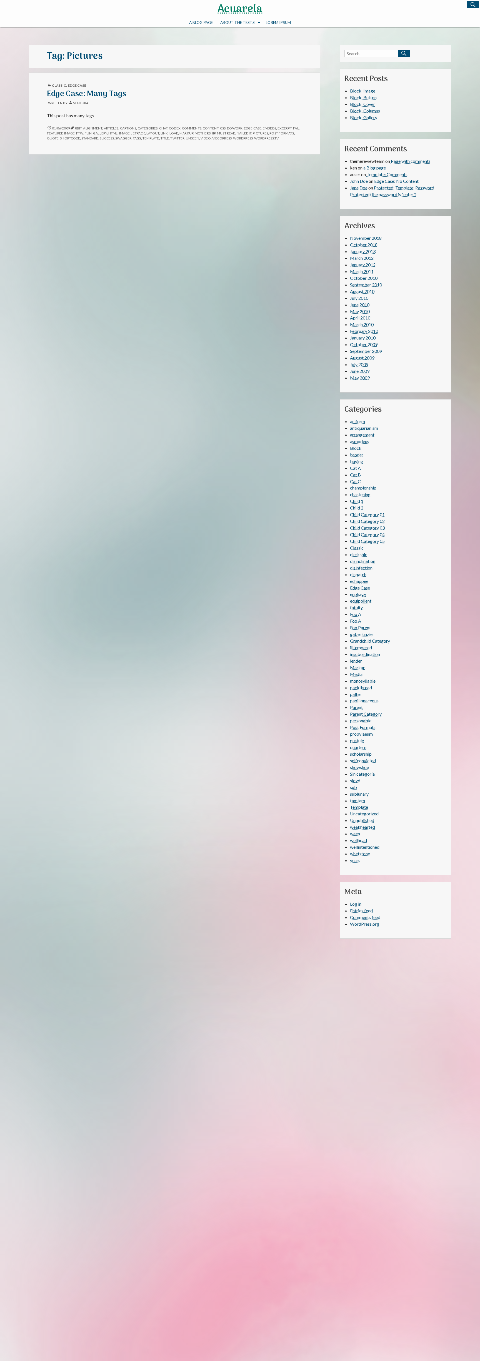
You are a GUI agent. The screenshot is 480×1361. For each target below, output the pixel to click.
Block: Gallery (363, 117)
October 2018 (364, 244)
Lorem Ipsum (278, 22)
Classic (59, 85)
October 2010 (364, 278)
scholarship (361, 753)
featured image (61, 133)
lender (356, 660)
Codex (174, 128)
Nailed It (244, 133)
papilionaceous (364, 700)
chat (163, 128)
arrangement (362, 434)
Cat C (355, 481)
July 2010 (359, 298)
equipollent (360, 600)
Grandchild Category (370, 640)
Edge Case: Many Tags (86, 94)
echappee (359, 581)
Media (356, 674)
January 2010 (363, 337)
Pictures (260, 133)
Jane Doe (359, 187)
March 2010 (362, 324)
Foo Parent (360, 627)
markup (186, 133)
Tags (137, 138)
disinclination (362, 561)
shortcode (70, 138)
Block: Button (363, 97)
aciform (357, 421)
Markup (358, 667)
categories (148, 128)
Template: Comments (387, 174)
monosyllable (363, 680)
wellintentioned (364, 847)
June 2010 (359, 304)
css (223, 128)
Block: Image (362, 90)
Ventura (81, 103)
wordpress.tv (266, 138)
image (124, 133)
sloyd (355, 780)
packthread (361, 687)
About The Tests (237, 22)
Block (355, 448)
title (165, 138)
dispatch (358, 574)
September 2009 (366, 351)
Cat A (355, 468)
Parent (356, 707)
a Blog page (201, 22)
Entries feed (361, 910)
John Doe (359, 181)
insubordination (365, 654)
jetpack (138, 133)
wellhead (358, 840)
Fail (296, 128)
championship (363, 487)
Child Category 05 (367, 541)
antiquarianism (364, 428)
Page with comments (411, 161)
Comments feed (365, 917)
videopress (222, 138)
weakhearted (362, 827)
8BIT (78, 128)
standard (89, 138)
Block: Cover (362, 104)
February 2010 (364, 331)
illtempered (361, 647)
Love (173, 133)
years (355, 860)
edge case (252, 128)
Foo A (355, 614)
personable (360, 720)
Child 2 (356, 507)
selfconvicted (363, 760)
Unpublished (362, 820)
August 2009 (362, 357)
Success (107, 138)
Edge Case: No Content (396, 181)
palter (355, 694)
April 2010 (360, 317)
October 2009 (364, 344)
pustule (357, 740)
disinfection (361, 567)
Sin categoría (362, 773)
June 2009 (359, 371)
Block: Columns (365, 110)
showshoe (359, 767)
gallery (100, 133)
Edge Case (77, 85)
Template (359, 807)
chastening (360, 494)
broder (356, 454)
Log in (355, 903)
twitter (177, 138)
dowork (234, 128)
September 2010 (366, 284)
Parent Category (366, 713)
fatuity (356, 607)
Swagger (123, 138)
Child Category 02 (367, 521)
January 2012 (363, 264)
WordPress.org (364, 924)
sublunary (359, 793)
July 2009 (359, 364)
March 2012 (362, 258)
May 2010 (360, 311)
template (150, 138)
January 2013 (363, 251)
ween (355, 833)
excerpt (285, 128)
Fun (88, 133)
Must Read (226, 133)
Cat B (355, 474)
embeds (269, 128)
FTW (79, 133)
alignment (92, 128)
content (211, 128)
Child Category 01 (367, 514)
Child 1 (356, 501)
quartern (358, 747)
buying (356, 461)
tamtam (357, 800)
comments (191, 128)
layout (152, 133)
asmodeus (359, 441)
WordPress (243, 138)
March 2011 (362, 271)
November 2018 (366, 238)
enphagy (358, 594)
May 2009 (360, 377)
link (164, 133)
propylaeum (361, 733)
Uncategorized (364, 813)
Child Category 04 (367, 534)
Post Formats (281, 133)
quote (53, 138)
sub (353, 787)
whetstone (360, 853)
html (113, 133)
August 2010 (362, 291)
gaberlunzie (361, 634)
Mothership (205, 133)
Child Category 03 (367, 527)
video (206, 138)
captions (128, 128)
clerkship (359, 554)
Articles (111, 128)
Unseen (192, 138)
